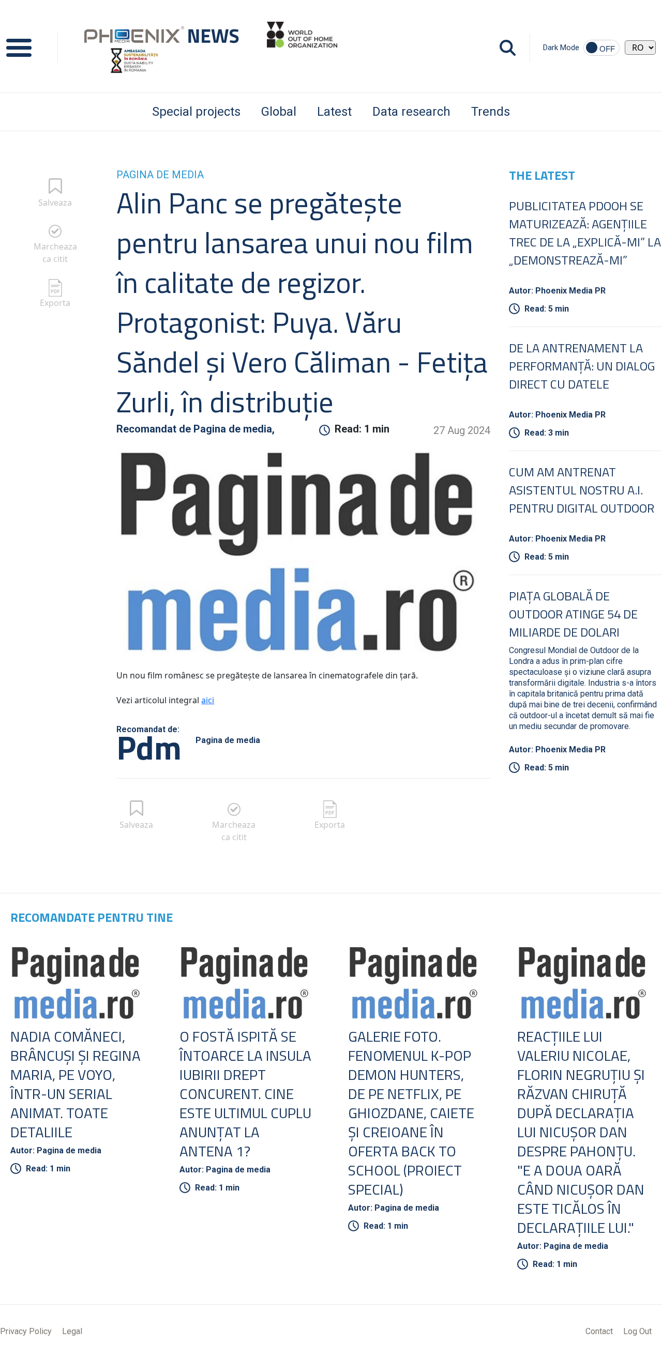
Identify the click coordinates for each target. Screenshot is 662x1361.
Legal (72, 1331)
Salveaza (55, 202)
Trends (490, 111)
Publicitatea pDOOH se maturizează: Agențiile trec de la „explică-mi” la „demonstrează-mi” (585, 232)
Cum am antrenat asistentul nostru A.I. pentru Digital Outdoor (581, 489)
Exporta (55, 302)
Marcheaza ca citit (55, 253)
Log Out (637, 1331)
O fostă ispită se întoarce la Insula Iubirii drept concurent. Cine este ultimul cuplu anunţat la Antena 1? (245, 1093)
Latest (334, 111)
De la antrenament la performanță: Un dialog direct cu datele (582, 365)
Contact (599, 1331)
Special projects (196, 111)
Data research (411, 111)
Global (278, 111)
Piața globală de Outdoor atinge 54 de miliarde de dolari (573, 613)
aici (207, 700)
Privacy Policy (26, 1331)
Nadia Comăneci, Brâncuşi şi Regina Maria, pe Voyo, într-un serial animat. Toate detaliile (75, 1084)
